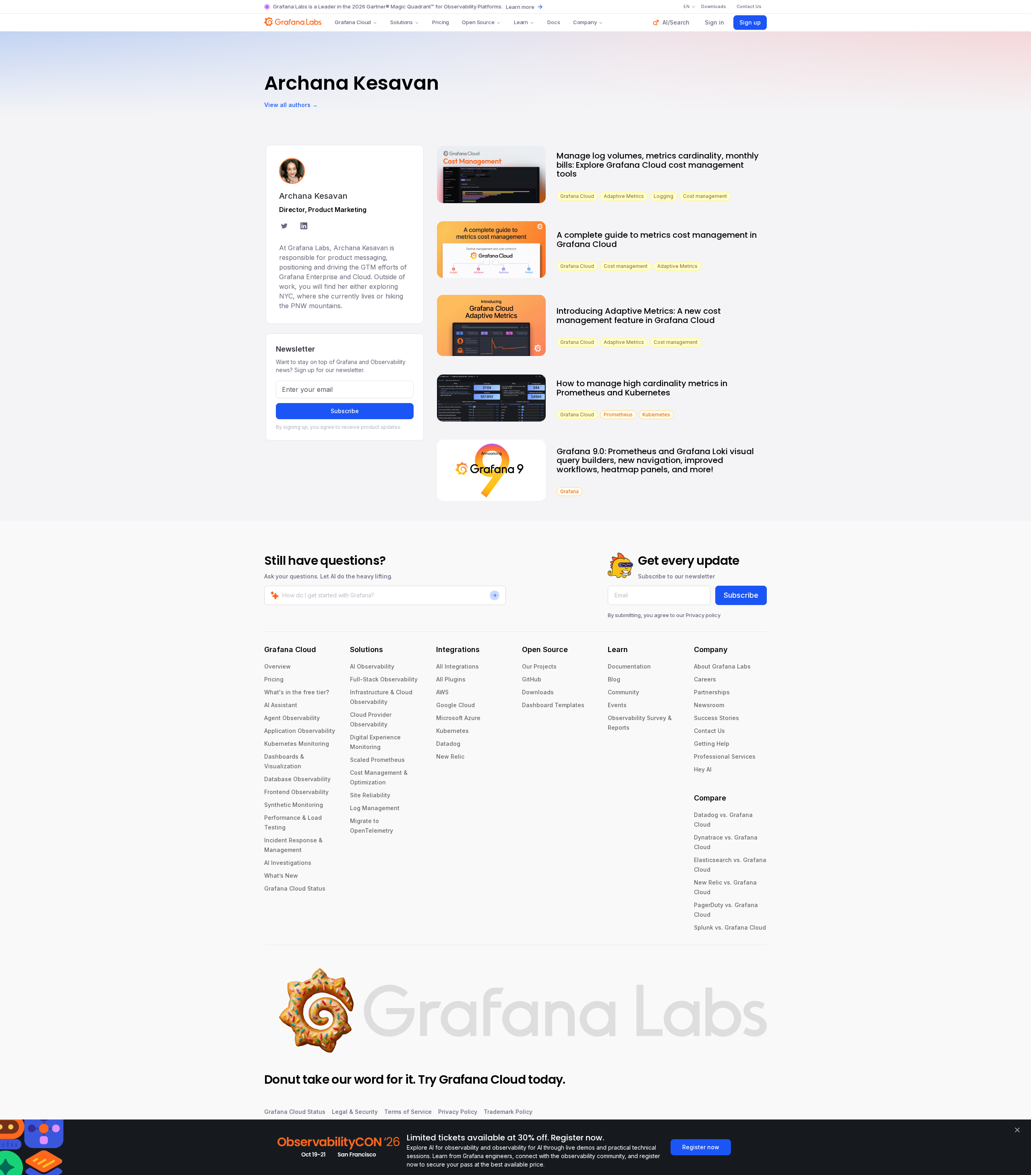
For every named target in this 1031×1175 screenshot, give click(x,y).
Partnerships (712, 692)
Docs (553, 22)
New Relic (450, 756)
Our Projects (539, 666)
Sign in (714, 22)
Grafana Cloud (353, 22)
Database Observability (297, 779)
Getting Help (711, 743)
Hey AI (703, 769)
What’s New (281, 875)
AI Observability (372, 666)
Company (585, 22)
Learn (521, 22)
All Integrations (457, 666)
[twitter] (284, 227)
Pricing (440, 22)
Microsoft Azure (458, 717)
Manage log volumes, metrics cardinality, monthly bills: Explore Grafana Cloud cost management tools (658, 164)
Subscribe (345, 410)
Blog (614, 679)
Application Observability (299, 730)
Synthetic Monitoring (293, 804)
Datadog (448, 743)
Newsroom (709, 705)
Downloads (538, 692)
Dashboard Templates (553, 705)
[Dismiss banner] (1017, 1130)
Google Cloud (455, 705)
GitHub (531, 679)
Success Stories (716, 717)
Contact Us (709, 730)
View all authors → (291, 104)
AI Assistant (280, 705)
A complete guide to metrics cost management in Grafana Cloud (657, 239)
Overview (277, 666)
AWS (442, 692)
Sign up (750, 22)
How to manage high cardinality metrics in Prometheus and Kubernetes (642, 388)
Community (623, 692)
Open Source (478, 22)
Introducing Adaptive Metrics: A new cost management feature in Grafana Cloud (639, 315)
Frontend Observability (296, 791)
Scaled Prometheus (377, 759)
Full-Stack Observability (384, 679)
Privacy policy (703, 615)
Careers (705, 679)
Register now (700, 1147)
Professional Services (725, 756)
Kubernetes (452, 730)
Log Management (375, 808)
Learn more (520, 7)
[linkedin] (304, 227)
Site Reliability (370, 795)
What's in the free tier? (296, 692)
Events (617, 705)
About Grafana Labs (722, 666)
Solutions (401, 22)
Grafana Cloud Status (294, 888)
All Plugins (451, 679)
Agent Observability (292, 717)
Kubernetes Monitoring (296, 743)
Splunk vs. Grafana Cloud (730, 927)
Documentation (629, 666)
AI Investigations (287, 862)
